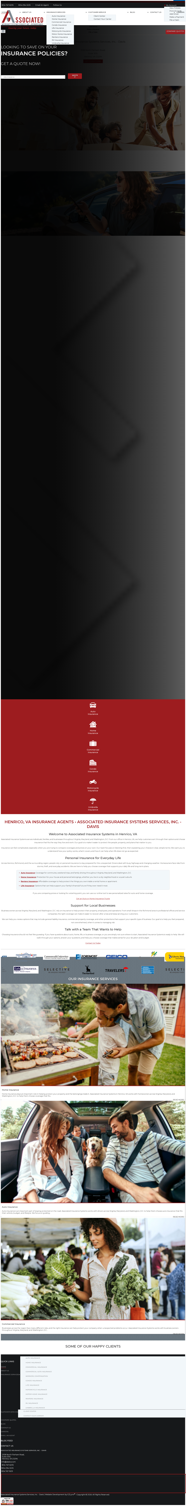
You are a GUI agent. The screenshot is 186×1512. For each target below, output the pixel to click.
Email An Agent (42, 5)
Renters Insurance (60, 37)
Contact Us (155, 12)
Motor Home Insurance (62, 34)
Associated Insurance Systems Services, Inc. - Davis (22, 1495)
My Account (171, 5)
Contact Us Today (93, 943)
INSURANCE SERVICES (55, 12)
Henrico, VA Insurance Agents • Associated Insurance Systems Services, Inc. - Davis (93, 824)
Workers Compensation (37, 1376)
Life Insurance (58, 28)
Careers (180, 12)
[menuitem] (62, 16)
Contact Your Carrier (102, 19)
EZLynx (70, 1495)
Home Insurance (59, 19)
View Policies (175, 8)
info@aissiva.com (8, 1462)
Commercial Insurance (61, 22)
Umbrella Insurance (60, 43)
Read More (178, 1100)
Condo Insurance (59, 25)
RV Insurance (57, 40)
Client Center (99, 16)
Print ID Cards (175, 11)
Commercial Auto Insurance (39, 1372)
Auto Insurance (58, 16)
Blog (132, 12)
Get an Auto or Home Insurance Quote (93, 899)
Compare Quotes (175, 31)
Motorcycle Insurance (61, 31)
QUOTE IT (75, 76)
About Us (26, 12)
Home (4, 12)
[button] (74, 470)
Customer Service (97, 12)
